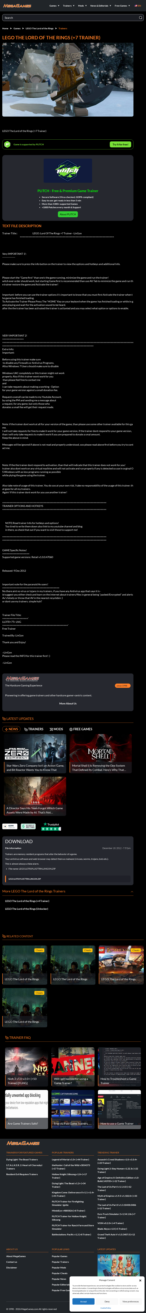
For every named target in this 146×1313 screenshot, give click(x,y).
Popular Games (59, 1256)
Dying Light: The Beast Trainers (22, 1159)
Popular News (59, 1279)
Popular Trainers (60, 1261)
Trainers (63, 28)
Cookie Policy (106, 1308)
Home (5, 28)
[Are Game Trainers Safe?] (26, 1109)
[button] (140, 1280)
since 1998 (122, 685)
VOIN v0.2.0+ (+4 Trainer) (111, 1223)
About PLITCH (68, 214)
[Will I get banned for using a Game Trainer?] (72, 1066)
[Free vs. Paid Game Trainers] (72, 1109)
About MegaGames (16, 1256)
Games (17, 28)
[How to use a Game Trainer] (119, 1109)
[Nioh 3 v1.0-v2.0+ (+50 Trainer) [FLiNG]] (26, 1066)
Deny (107, 1301)
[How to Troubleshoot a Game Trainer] (119, 1066)
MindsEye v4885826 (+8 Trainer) (68, 1210)
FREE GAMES (82, 729)
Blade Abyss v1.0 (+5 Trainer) (112, 1228)
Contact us (11, 1261)
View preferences (130, 1301)
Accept (83, 1301)
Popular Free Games (62, 1290)
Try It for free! (120, 144)
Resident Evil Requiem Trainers (22, 1174)
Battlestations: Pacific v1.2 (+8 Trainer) (71, 1234)
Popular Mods (59, 1267)
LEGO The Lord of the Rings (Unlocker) (26, 908)
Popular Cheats (59, 1273)
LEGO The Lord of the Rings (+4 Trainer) (27, 901)
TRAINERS (35, 729)
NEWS (13, 729)
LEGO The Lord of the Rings (39, 28)
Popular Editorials (61, 1284)
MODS (58, 729)
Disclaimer (11, 1267)
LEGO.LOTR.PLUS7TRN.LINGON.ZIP (25, 879)
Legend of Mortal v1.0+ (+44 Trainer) (70, 1159)
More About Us (68, 703)
